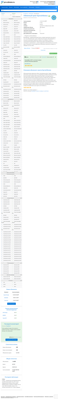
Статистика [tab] (43, 50)
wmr (4, 282)
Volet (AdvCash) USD (6, 60)
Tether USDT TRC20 (6, 122)
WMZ (4, 54)
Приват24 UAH (5, 217)
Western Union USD (6, 276)
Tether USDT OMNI (6, 153)
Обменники (16, 7)
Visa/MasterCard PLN (7, 250)
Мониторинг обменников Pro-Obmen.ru (7, 397)
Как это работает (23, 7)
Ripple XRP (5, 28)
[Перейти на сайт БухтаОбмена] (54, 17)
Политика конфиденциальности (39, 396)
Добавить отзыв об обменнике (30, 17)
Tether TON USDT (6, 126)
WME (4, 175)
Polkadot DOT (5, 165)
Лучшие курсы (5, 7)
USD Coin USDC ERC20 (7, 128)
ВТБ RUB (4, 215)
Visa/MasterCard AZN (7, 260)
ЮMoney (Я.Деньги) (6, 56)
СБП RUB (4, 70)
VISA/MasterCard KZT (7, 235)
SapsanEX (5, 318)
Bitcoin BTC (5, 20)
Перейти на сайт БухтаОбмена (30, 35)
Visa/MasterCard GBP (7, 231)
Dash (4, 34)
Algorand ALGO (6, 159)
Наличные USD (6, 91)
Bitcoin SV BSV (5, 103)
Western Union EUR (6, 278)
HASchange (5, 312)
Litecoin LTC (5, 26)
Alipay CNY (5, 62)
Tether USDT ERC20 (6, 36)
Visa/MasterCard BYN (7, 237)
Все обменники (11, 303)
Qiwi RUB (4, 177)
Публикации (31, 7)
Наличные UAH (6, 97)
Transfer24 (8, 326)
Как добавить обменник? (29, 396)
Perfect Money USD (6, 179)
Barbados (6, 297)
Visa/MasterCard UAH (7, 89)
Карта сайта (3, 396)
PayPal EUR (5, 194)
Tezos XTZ (5, 161)
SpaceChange (6, 294)
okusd (4, 284)
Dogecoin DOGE (6, 32)
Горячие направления (16, 16)
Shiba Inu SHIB (5, 149)
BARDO (4, 315)
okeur (4, 286)
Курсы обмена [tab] (27, 48)
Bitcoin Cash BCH (6, 22)
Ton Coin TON (5, 52)
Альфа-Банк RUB (6, 74)
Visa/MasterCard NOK (7, 256)
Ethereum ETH (5, 24)
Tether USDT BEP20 (6, 124)
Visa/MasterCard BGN (7, 258)
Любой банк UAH (6, 68)
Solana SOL (5, 50)
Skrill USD (5, 196)
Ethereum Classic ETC (6, 155)
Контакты (38, 7)
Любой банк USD (6, 64)
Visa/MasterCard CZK (6, 252)
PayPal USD (5, 58)
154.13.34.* (44, 57)
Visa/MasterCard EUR (7, 224)
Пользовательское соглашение (11, 396)
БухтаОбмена (27, 63)
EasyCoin (6, 300)
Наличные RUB (6, 93)
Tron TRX (4, 130)
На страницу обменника (11, 339)
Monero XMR (5, 30)
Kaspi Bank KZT (5, 219)
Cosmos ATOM (5, 151)
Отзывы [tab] (35, 48)
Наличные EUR (6, 95)
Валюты (11, 7)
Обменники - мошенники (49, 396)
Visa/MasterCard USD (7, 226)
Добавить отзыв (54, 53)
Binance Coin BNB (6, 147)
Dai (3, 163)
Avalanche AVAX (6, 167)
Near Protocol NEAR (6, 169)
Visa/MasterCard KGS (7, 254)
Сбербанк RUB (5, 72)
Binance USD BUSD (6, 157)
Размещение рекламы (20, 396)
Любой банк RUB (6, 66)
